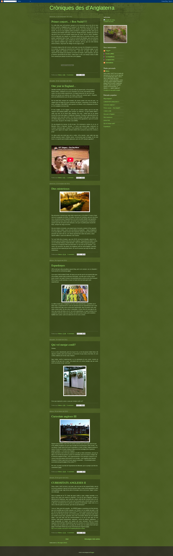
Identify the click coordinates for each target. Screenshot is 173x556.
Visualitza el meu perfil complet (112, 90)
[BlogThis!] (79, 75)
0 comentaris (70, 75)
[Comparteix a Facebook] (82, 75)
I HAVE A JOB (107, 111)
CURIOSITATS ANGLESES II (68, 482)
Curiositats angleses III (63, 416)
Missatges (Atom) (62, 542)
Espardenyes (58, 265)
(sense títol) (107, 120)
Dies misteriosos (60, 188)
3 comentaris (70, 532)
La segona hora (110, 59)
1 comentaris (70, 177)
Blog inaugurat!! (108, 98)
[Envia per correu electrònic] (77, 75)
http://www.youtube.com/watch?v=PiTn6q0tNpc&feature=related (68, 528)
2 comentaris (70, 254)
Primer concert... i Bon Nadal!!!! (69, 21)
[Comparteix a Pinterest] (84, 75)
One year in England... (63, 86)
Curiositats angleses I (109, 105)
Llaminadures (109, 62)
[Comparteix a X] (80, 75)
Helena (60, 75)
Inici (67, 539)
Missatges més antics (92, 539)
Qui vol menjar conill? (63, 344)
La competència (110, 56)
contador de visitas (109, 21)
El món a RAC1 (110, 53)
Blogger (92, 552)
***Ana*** (108, 50)
